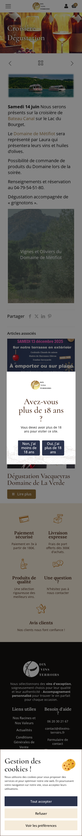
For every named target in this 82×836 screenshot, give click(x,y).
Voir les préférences (41, 825)
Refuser (41, 813)
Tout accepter (41, 801)
